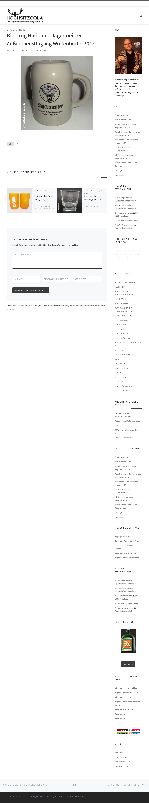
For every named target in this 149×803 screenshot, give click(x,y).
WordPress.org (121, 766)
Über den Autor (121, 115)
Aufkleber (120, 299)
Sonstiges (120, 381)
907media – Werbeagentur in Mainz (127, 431)
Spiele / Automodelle (126, 386)
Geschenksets (122, 329)
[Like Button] (10, 144)
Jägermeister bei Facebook (127, 692)
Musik (118, 359)
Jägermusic (120, 714)
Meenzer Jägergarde (124, 437)
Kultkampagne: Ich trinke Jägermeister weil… (125, 126)
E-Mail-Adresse (56, 279)
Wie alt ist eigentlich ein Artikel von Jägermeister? (128, 134)
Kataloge (119, 170)
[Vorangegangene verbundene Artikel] (97, 180)
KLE (13, 51)
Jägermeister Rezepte (125, 709)
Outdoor (120, 363)
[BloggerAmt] (134, 733)
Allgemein (120, 287)
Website (81, 279)
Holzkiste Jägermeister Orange (125, 547)
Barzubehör (121, 303)
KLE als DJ (119, 425)
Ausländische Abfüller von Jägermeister (126, 164)
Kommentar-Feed (122, 761)
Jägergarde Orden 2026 (125, 536)
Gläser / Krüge (123, 338)
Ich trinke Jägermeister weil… (128, 344)
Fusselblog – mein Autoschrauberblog (123, 415)
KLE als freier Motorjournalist (127, 421)
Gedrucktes (121, 324)
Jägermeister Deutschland (126, 688)
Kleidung (120, 350)
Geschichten (121, 333)
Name (18, 279)
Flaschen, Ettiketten (126, 315)
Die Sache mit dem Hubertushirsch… (123, 149)
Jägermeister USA (123, 697)
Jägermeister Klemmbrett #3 (127, 557)
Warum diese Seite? (123, 119)
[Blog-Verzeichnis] (134, 730)
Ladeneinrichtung (124, 354)
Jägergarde (120, 718)
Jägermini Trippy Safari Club (127, 541)
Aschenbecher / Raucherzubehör (124, 293)
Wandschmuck (122, 390)
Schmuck (119, 372)
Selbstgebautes (123, 377)
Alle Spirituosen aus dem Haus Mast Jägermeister (128, 157)
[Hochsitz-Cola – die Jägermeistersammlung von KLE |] (25, 15)
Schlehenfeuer (123, 368)
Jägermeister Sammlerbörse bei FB (127, 703)
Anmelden (119, 752)
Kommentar (23, 254)
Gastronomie (122, 320)
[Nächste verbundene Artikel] (104, 180)
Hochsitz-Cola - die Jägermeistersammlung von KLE (38, 796)
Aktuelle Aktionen (125, 282)
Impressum (119, 175)
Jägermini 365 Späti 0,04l (125, 553)
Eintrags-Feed (121, 757)
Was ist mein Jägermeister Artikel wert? (126, 141)
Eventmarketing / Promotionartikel (125, 309)
